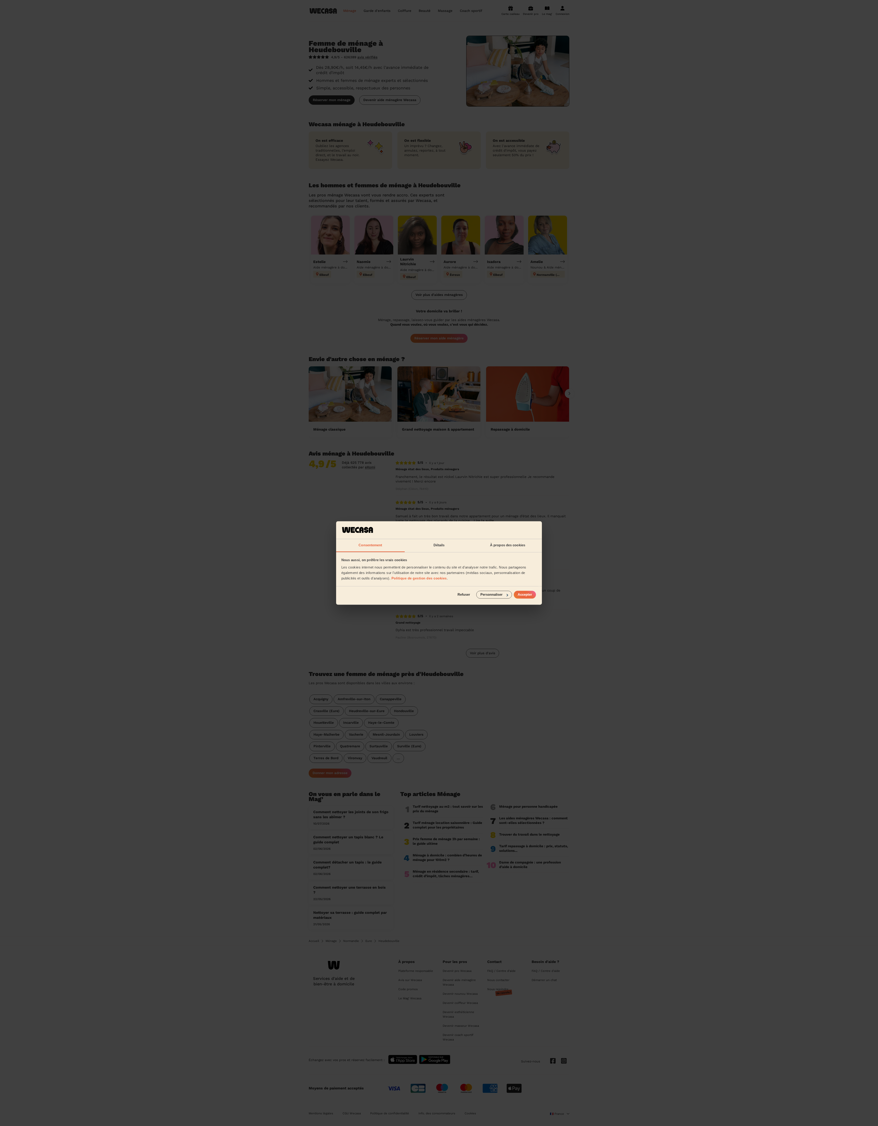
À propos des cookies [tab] (507, 545)
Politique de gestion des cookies (419, 578)
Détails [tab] (439, 545)
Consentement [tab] (370, 545)
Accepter (525, 595)
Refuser (464, 595)
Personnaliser (491, 595)
